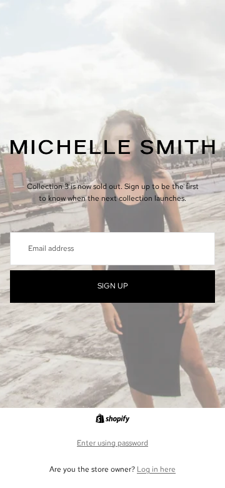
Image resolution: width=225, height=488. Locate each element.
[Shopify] (112, 419)
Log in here (156, 469)
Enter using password (112, 443)
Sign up (113, 286)
